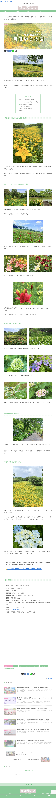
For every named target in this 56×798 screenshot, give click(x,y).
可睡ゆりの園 (27, 666)
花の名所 (6, 668)
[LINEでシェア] (13, 51)
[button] (16, 51)
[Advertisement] (28, 651)
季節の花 (6, 666)
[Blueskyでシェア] (34, 521)
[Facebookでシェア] (7, 51)
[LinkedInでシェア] (34, 528)
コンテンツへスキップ (6, 1)
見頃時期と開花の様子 (25, 106)
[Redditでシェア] (34, 525)
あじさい (16, 666)
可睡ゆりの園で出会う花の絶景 (26, 99)
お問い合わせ (28, 793)
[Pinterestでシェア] (21, 528)
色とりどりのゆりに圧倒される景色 (29, 102)
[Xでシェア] (5, 51)
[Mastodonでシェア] (21, 521)
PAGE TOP (28, 784)
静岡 (11, 666)
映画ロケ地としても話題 (26, 108)
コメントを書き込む (28, 770)
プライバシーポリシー (46, 793)
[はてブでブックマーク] (10, 51)
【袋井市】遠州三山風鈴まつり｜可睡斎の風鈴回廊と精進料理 (24, 569)
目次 (26, 96)
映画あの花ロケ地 (44, 666)
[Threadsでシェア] (21, 525)
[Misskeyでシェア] (46, 521)
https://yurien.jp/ (17, 609)
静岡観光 (12, 668)
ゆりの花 (21, 666)
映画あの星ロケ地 (35, 666)
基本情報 (21, 110)
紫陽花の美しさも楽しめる (26, 104)
